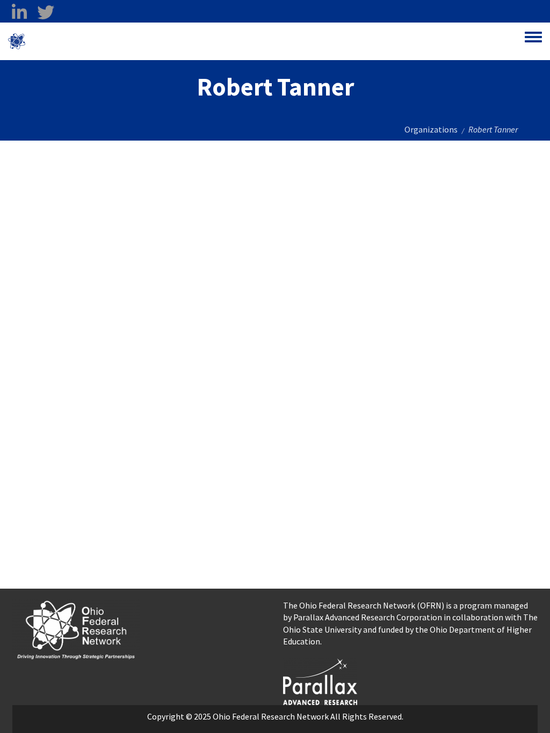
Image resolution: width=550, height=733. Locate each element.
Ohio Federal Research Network (88, 41)
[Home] (16, 41)
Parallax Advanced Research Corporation (367, 617)
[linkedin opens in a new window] (19, 12)
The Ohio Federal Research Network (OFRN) (363, 605)
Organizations (431, 129)
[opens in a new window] (320, 680)
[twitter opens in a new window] (45, 12)
